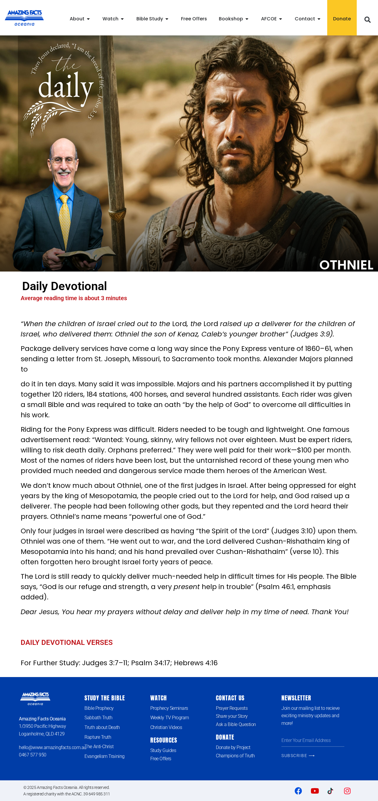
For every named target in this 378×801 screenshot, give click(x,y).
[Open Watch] (122, 18)
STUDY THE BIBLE (104, 697)
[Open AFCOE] (280, 18)
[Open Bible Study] (166, 18)
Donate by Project (233, 747)
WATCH (158, 697)
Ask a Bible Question (236, 724)
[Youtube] (314, 790)
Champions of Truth (235, 756)
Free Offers (160, 758)
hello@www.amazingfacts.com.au (53, 747)
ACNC (76, 794)
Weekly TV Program (169, 717)
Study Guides (163, 750)
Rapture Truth (97, 737)
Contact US (230, 697)
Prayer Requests (231, 708)
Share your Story (232, 716)
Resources (163, 740)
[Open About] (88, 18)
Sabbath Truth (98, 717)
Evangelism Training (104, 756)
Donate (225, 737)
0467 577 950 (32, 755)
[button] (367, 20)
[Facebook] (298, 790)
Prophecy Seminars (169, 708)
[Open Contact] (319, 18)
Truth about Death (102, 727)
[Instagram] (347, 790)
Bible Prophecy (99, 708)
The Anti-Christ (98, 746)
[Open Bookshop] (247, 18)
